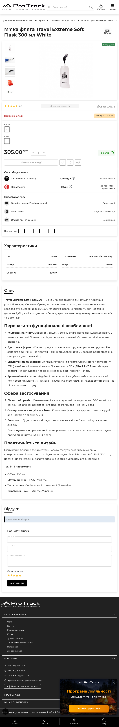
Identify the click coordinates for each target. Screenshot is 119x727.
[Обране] (44, 720)
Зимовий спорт (14, 651)
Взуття (10, 626)
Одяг (9, 622)
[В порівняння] (78, 162)
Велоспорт (12, 647)
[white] (7, 129)
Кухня (10, 634)
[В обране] (70, 162)
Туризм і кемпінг (15, 638)
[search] (91, 7)
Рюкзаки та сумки (15, 630)
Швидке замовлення (63, 162)
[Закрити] (114, 682)
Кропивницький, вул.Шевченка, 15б (25, 680)
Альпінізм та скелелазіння (20, 642)
